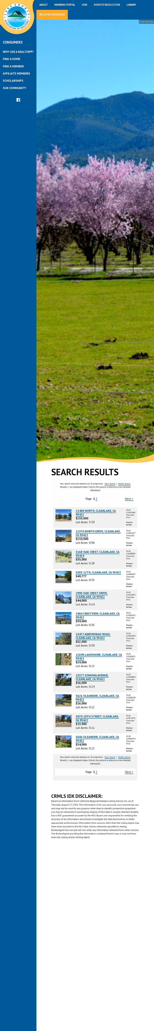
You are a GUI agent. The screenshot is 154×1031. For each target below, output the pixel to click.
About (43, 4)
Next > (129, 499)
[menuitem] (18, 51)
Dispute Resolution (107, 4)
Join (84, 4)
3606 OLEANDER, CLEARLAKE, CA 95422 (97, 739)
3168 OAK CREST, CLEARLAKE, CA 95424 (97, 553)
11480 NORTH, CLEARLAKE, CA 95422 (96, 512)
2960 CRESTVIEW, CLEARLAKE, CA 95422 (98, 615)
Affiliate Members (16, 73)
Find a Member (13, 66)
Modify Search (124, 483)
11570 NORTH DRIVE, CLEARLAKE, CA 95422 (98, 533)
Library (131, 4)
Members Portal (64, 4)
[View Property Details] (63, 515)
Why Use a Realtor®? (18, 52)
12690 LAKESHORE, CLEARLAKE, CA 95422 (99, 656)
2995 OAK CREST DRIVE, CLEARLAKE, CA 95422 (92, 595)
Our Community (14, 88)
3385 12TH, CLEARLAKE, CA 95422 (98, 572)
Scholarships (13, 80)
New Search (110, 483)
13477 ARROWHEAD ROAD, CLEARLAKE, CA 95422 (93, 636)
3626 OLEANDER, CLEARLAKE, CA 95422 (97, 697)
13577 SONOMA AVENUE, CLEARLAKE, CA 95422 (92, 677)
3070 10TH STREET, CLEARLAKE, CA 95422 (97, 718)
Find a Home (11, 59)
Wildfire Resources (52, 14)
